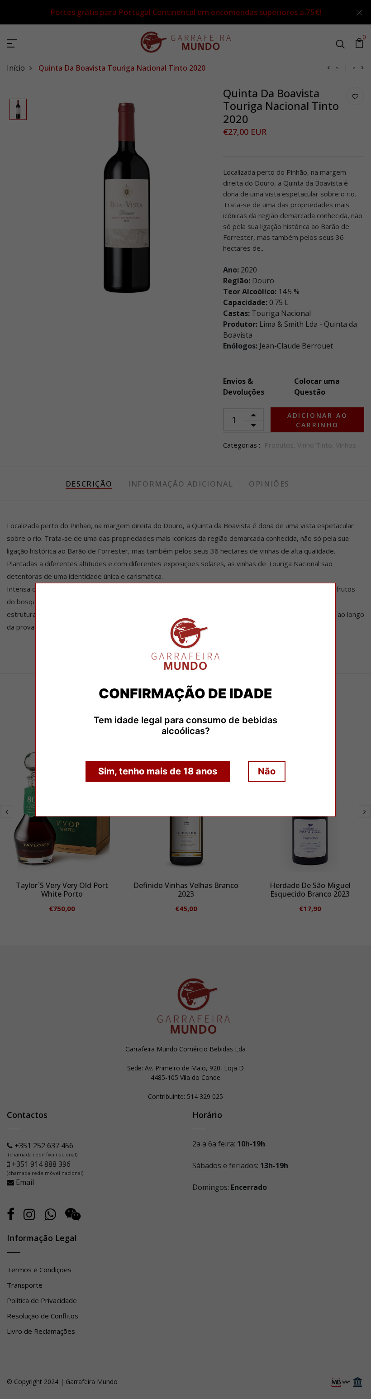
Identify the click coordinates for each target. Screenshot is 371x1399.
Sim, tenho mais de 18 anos (157, 771)
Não (267, 771)
